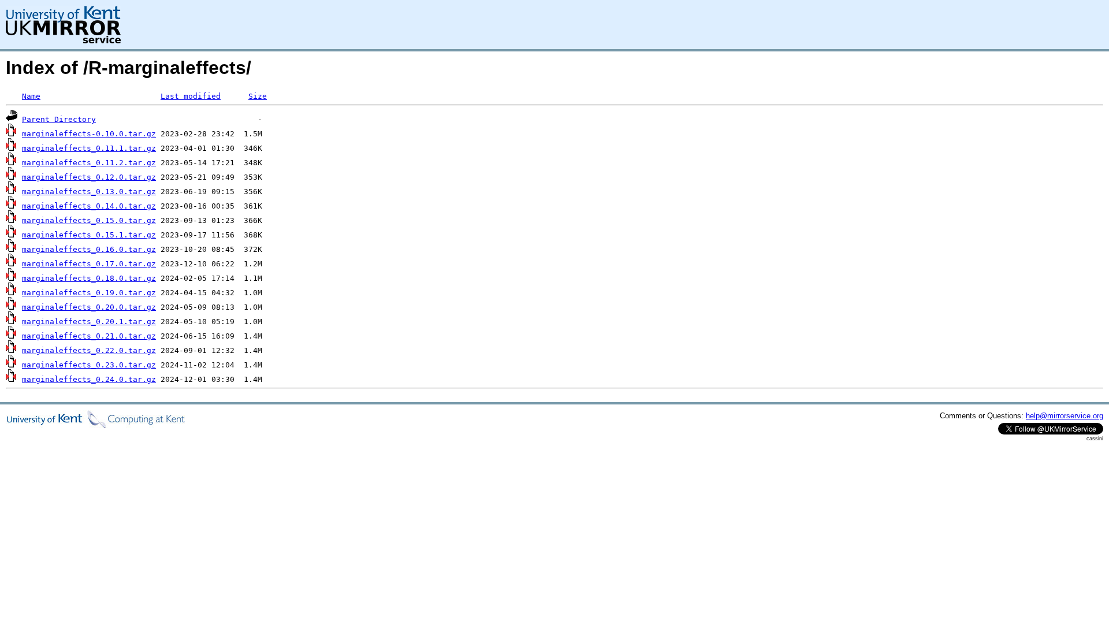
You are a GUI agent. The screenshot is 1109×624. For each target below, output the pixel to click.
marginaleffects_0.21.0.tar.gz (89, 336)
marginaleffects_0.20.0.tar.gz (89, 307)
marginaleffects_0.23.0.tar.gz (89, 365)
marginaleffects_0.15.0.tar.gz (89, 220)
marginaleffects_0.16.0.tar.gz (89, 249)
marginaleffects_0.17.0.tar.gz (89, 263)
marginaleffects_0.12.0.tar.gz (89, 177)
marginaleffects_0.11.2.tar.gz (89, 162)
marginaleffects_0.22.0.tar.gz (89, 350)
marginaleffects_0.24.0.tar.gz (89, 379)
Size (257, 96)
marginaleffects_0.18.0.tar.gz (89, 278)
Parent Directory (59, 119)
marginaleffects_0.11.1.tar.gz (89, 148)
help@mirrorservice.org (1064, 415)
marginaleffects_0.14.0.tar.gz (89, 206)
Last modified (191, 96)
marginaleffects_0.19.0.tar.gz (89, 292)
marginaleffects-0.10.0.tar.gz (89, 133)
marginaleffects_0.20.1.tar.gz (89, 321)
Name (31, 96)
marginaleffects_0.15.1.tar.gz (89, 235)
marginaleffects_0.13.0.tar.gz (89, 191)
